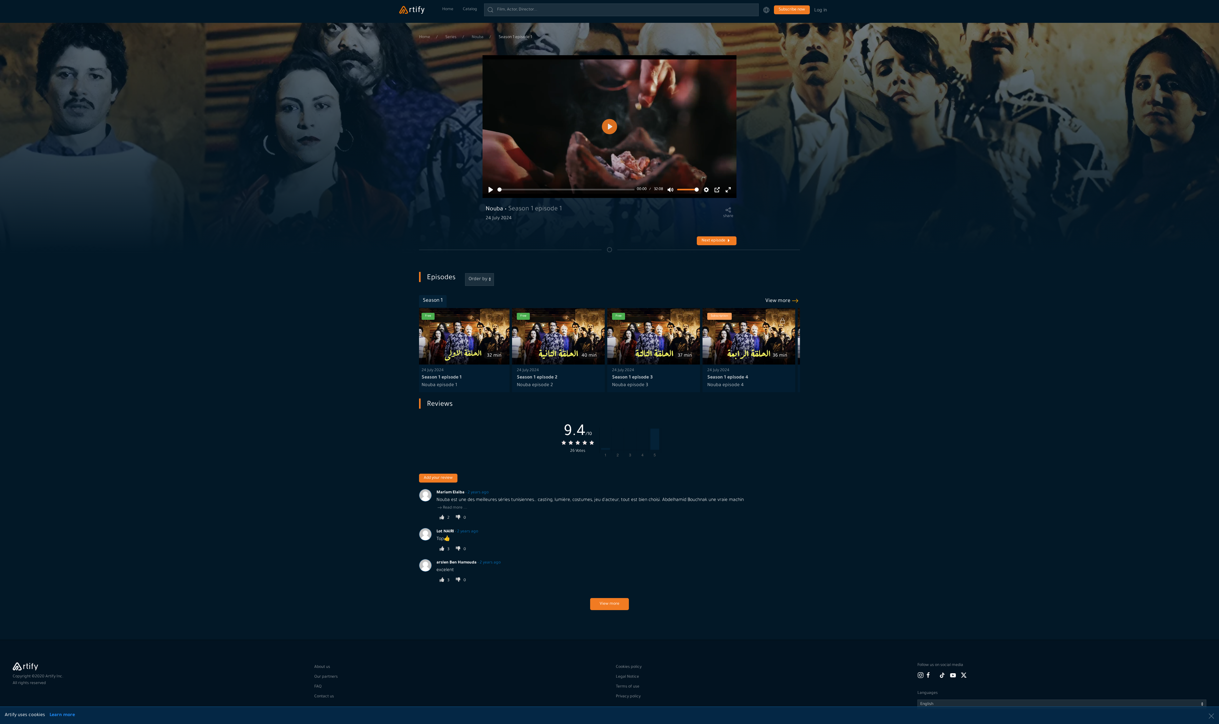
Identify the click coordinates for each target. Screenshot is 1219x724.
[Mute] (670, 190)
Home (447, 9)
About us (322, 667)
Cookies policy (629, 667)
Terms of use (627, 687)
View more (609, 604)
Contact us (324, 696)
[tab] (433, 301)
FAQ (318, 687)
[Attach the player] (717, 190)
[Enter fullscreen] (728, 190)
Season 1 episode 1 (515, 37)
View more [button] (777, 301)
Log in (820, 9)
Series (451, 37)
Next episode (713, 241)
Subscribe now (792, 10)
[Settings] (706, 190)
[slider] (566, 190)
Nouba (478, 37)
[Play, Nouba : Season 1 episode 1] (491, 190)
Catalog (470, 9)
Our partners (326, 677)
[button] (766, 10)
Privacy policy (628, 696)
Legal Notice (627, 677)
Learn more (62, 715)
